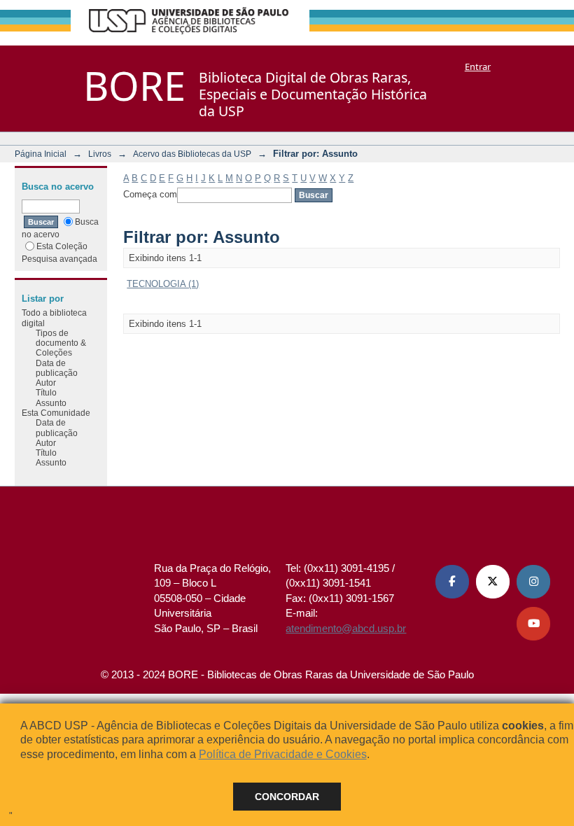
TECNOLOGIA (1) (163, 284)
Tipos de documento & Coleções (61, 343)
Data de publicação (57, 367)
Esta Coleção (62, 246)
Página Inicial (40, 153)
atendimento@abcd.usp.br (346, 628)
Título (46, 392)
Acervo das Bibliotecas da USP (192, 153)
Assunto (51, 402)
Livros (99, 153)
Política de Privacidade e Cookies (283, 754)
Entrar (478, 66)
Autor (46, 382)
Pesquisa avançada (59, 258)
